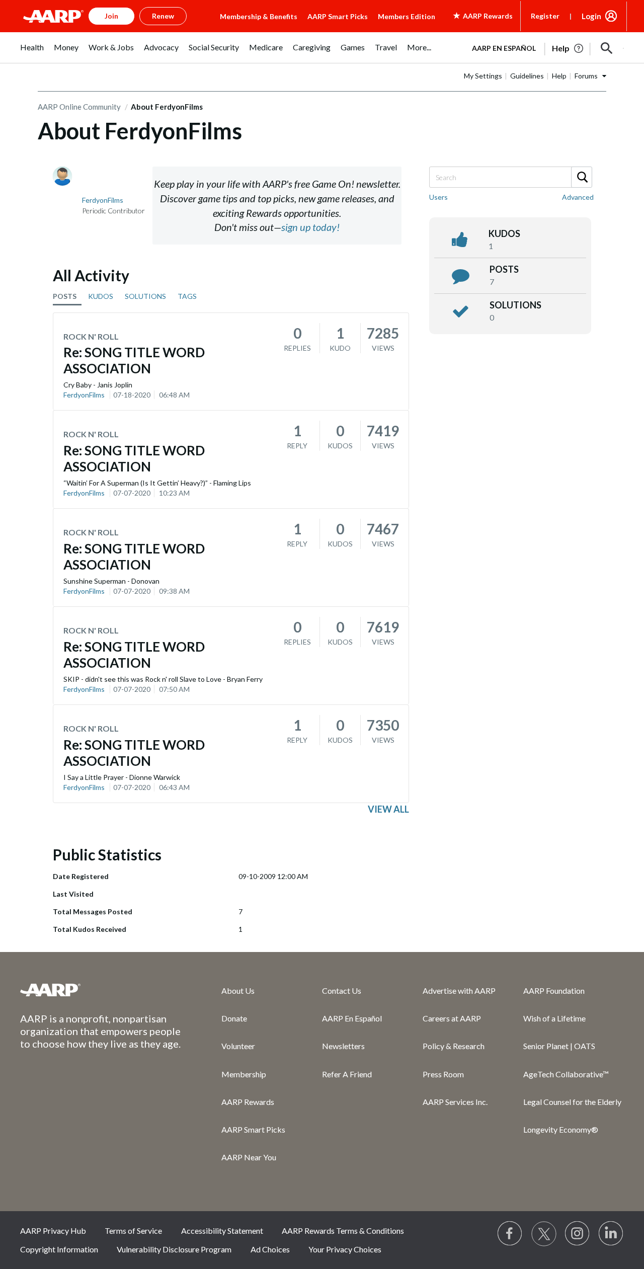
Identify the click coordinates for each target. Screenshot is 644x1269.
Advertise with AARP (459, 990)
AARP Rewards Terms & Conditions (343, 1230)
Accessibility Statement (222, 1230)
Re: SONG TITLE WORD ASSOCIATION (134, 360)
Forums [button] (586, 75)
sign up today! (310, 227)
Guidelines (527, 75)
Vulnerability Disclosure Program (174, 1249)
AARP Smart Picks (337, 16)
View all (388, 809)
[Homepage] (53, 16)
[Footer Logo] (100, 989)
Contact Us (341, 990)
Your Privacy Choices (344, 1249)
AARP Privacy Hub (53, 1230)
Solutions (515, 304)
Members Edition (406, 16)
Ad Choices (270, 1249)
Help (559, 75)
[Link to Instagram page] (577, 1233)
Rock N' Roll (91, 336)
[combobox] (510, 177)
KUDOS (100, 296)
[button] (607, 48)
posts (504, 269)
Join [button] (111, 16)
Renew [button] (163, 16)
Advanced (578, 197)
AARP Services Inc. (455, 1101)
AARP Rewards (247, 1101)
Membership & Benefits (258, 16)
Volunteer (238, 1046)
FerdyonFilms (84, 394)
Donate (234, 1018)
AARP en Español (504, 48)
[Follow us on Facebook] (510, 1233)
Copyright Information (59, 1249)
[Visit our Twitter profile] (543, 1233)
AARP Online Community (79, 106)
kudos (504, 233)
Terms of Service (133, 1230)
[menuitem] (32, 52)
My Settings (483, 75)
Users (438, 197)
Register (545, 16)
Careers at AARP (452, 1018)
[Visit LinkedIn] (611, 1233)
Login (591, 16)
